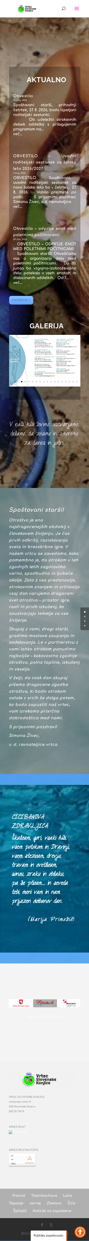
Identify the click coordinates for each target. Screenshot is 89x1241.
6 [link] (29, 381)
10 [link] (43, 381)
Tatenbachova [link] (44, 1196)
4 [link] (21, 381)
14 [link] (58, 381)
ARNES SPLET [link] (17, 1126)
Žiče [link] (71, 1203)
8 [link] (36, 381)
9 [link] (40, 381)
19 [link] (77, 381)
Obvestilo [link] (23, 96)
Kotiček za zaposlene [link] (52, 1211)
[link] (28, 8)
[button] (76, 11)
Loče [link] (67, 1196)
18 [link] (73, 381)
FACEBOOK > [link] (21, 300)
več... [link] (17, 134)
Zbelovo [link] (54, 1203)
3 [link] (18, 381)
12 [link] (51, 381)
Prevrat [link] (18, 1196)
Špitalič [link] (20, 1211)
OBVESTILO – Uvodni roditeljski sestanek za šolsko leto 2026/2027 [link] (44, 162)
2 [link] (14, 381)
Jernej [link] (35, 1203)
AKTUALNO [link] (46, 80)
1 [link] (10, 381)
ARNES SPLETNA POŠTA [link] (23, 1150)
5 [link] (25, 381)
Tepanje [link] (16, 1203)
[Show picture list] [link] (44, 1017)
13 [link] (55, 381)
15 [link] (62, 381)
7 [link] (32, 381)
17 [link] (69, 381)
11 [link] (47, 381)
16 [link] (66, 381)
